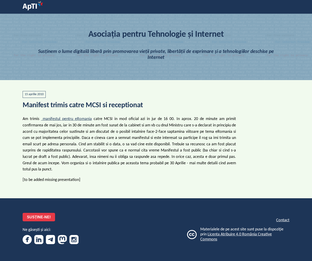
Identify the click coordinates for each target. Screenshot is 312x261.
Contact (282, 220)
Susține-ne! (39, 217)
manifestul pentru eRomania (66, 119)
